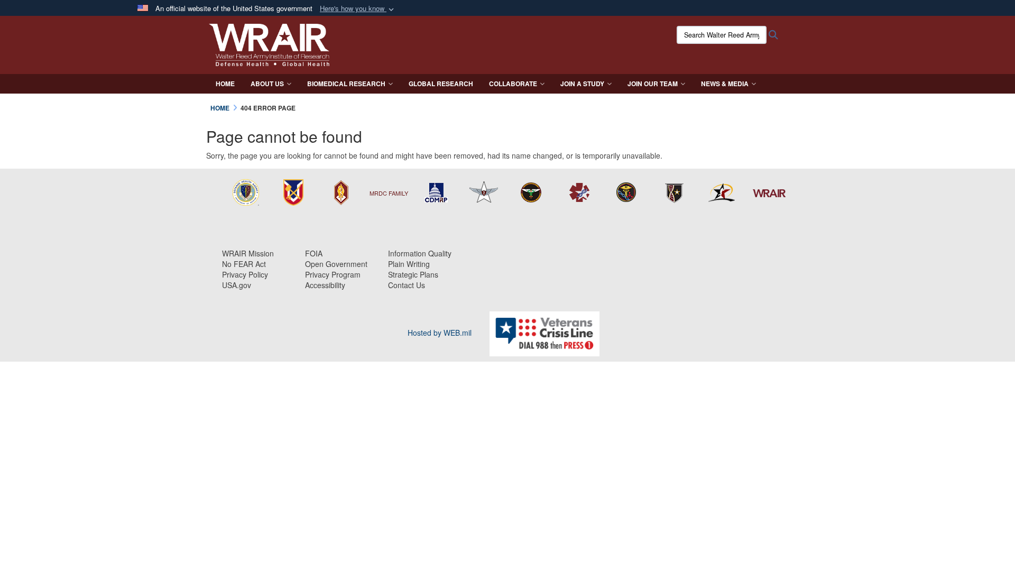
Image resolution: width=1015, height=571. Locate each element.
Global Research (441, 83)
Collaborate (513, 83)
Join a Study (582, 83)
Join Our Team (653, 83)
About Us (267, 83)
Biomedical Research (346, 83)
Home (225, 83)
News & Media (725, 83)
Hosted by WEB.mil (440, 332)
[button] (358, 8)
